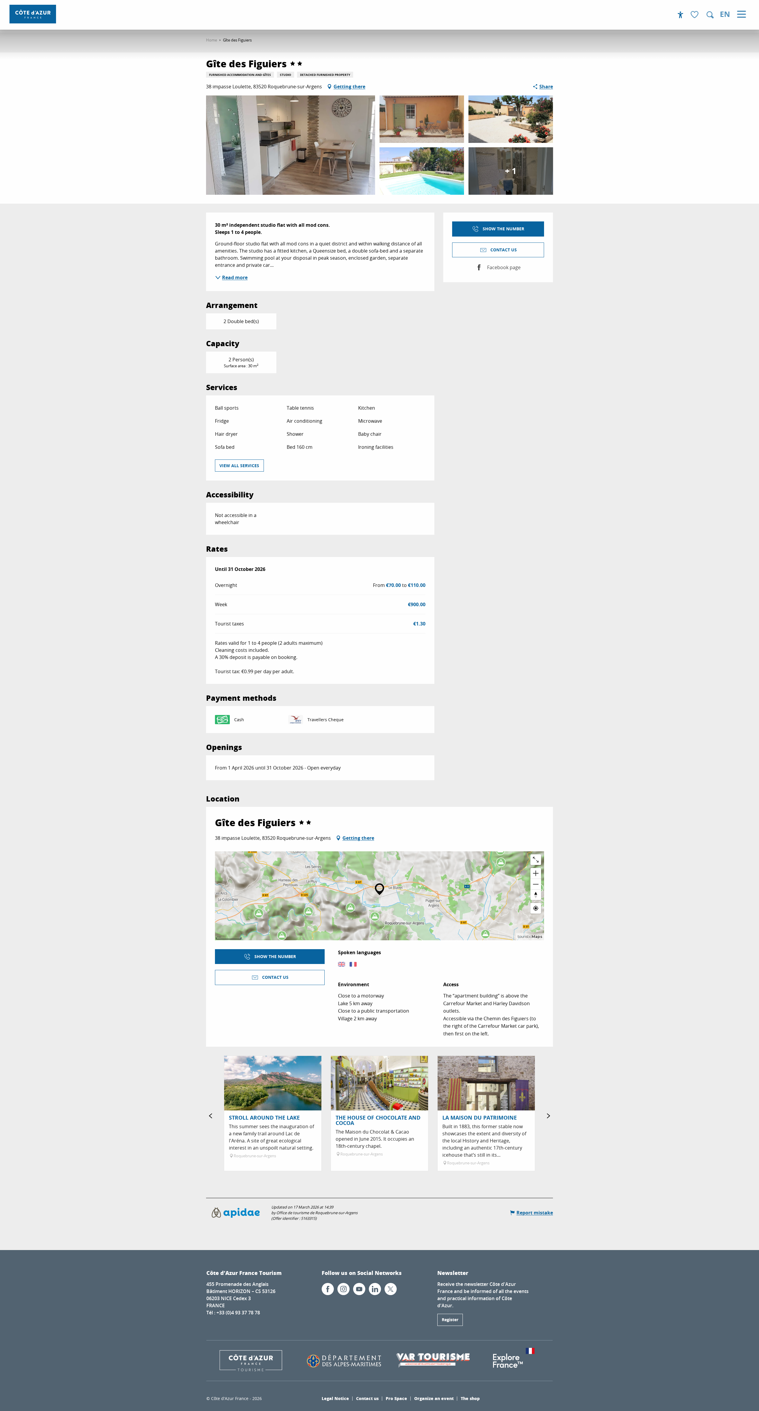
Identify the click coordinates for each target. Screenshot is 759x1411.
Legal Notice (335, 1398)
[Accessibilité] (680, 15)
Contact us (367, 1398)
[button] (710, 15)
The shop (470, 1398)
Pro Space (396, 1398)
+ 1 (510, 171)
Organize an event (434, 1398)
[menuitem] (32, 14)
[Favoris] (695, 15)
